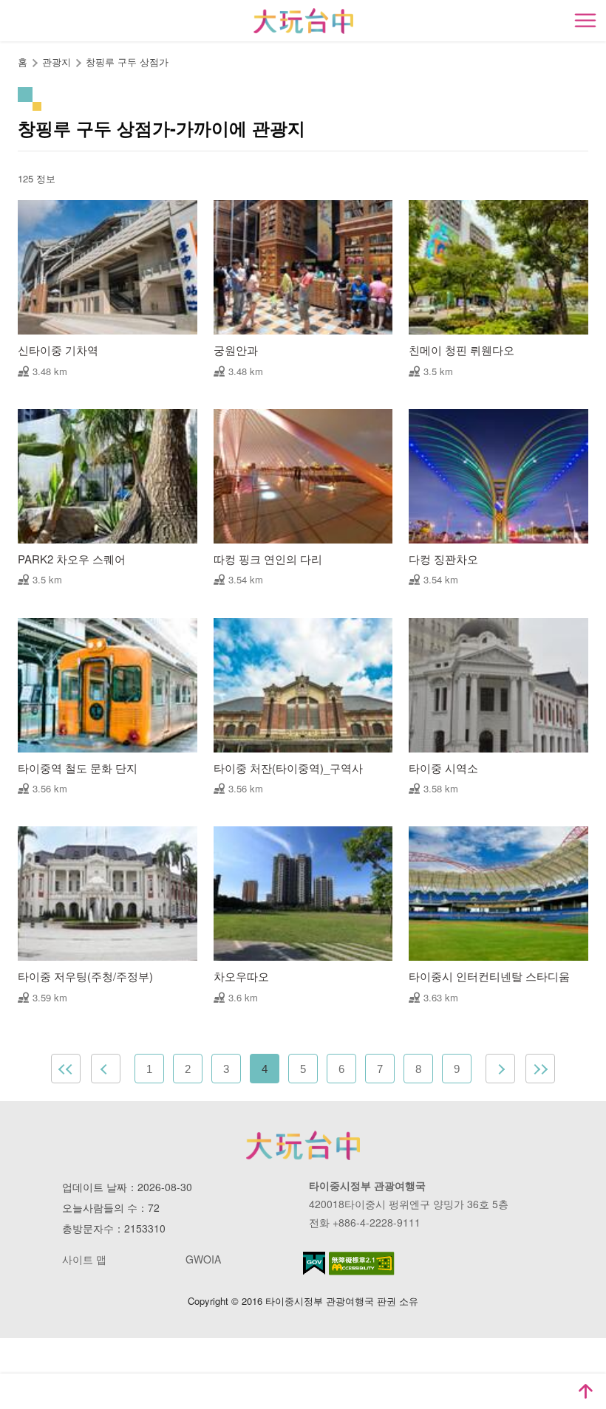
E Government (314, 1263)
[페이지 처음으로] (585, 1391)
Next (500, 1068)
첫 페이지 (66, 1068)
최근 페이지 (540, 1068)
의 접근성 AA (362, 1263)
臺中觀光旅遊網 (303, 21)
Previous (105, 1068)
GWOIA (203, 1259)
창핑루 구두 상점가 (127, 62)
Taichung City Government (303, 1145)
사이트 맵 (84, 1259)
